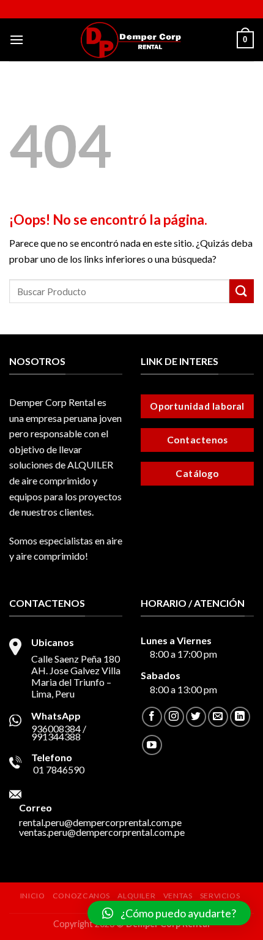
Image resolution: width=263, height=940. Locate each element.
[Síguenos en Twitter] (196, 717)
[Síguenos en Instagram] (174, 717)
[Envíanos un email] (218, 717)
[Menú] (16, 39)
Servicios (220, 895)
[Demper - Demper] (131, 39)
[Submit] (241, 291)
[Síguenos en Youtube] (152, 745)
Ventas (178, 895)
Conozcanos (81, 895)
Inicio (32, 895)
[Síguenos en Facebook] (152, 717)
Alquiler (136, 895)
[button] (169, 913)
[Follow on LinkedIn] (240, 717)
